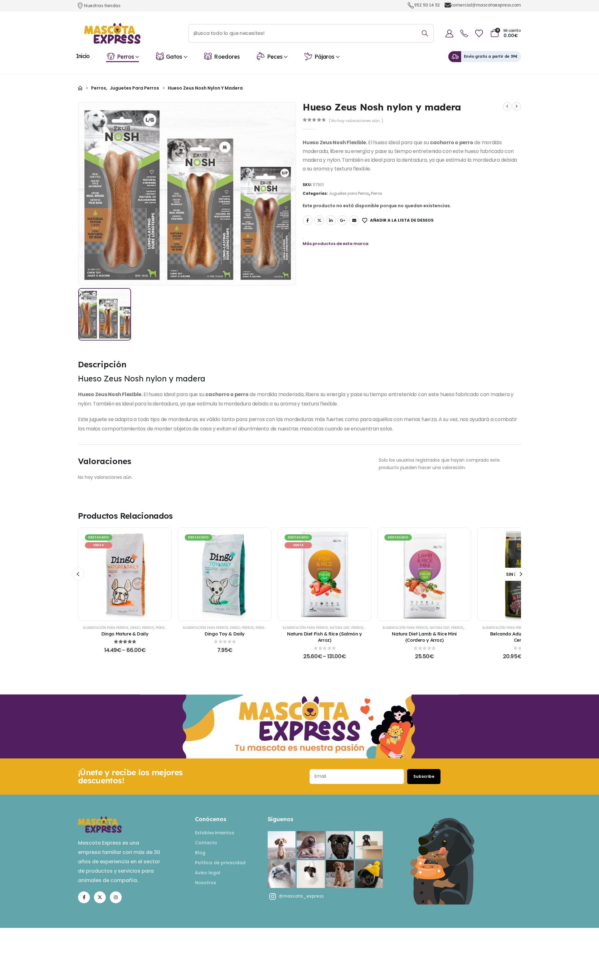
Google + (343, 220)
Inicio (83, 56)
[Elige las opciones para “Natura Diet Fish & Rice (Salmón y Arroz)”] (324, 574)
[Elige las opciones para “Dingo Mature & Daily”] (125, 574)
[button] (78, 574)
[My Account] (449, 33)
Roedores (227, 56)
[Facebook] (84, 897)
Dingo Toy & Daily (225, 634)
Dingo (135, 627)
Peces (275, 56)
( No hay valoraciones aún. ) (356, 120)
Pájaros (324, 56)
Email (354, 220)
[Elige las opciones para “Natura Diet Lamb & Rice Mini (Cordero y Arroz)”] (424, 574)
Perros (125, 56)
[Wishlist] (479, 33)
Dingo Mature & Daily (125, 634)
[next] (516, 106)
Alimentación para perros (106, 627)
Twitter (319, 220)
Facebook (308, 220)
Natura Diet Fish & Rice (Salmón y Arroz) (324, 637)
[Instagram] (116, 897)
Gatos (174, 56)
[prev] (507, 106)
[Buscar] (424, 33)
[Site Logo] (112, 33)
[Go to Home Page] (80, 88)
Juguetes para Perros (349, 193)
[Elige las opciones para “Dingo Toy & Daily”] (224, 574)
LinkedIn (331, 220)
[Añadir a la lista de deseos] (109, 574)
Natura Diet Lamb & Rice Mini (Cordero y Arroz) (424, 637)
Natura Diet (340, 627)
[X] (100, 897)
